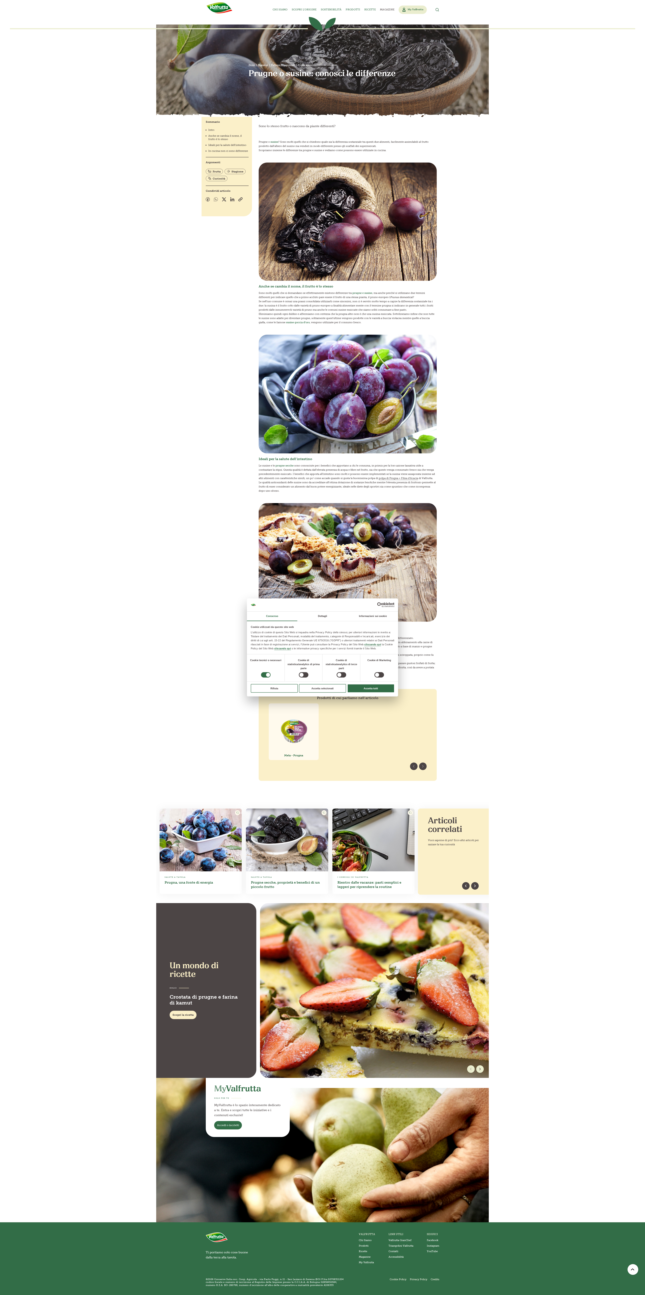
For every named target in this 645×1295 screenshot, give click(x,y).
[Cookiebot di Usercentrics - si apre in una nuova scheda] (379, 604)
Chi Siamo (365, 1240)
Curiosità (219, 178)
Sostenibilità (331, 9)
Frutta (217, 171)
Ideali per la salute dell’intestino (227, 145)
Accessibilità (396, 1256)
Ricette (370, 9)
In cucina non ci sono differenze (228, 150)
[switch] (303, 675)
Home (252, 65)
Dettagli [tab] (322, 616)
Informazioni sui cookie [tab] (373, 616)
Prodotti (364, 1245)
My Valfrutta (366, 1262)
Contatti (393, 1251)
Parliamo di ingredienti (283, 65)
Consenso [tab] (272, 616)
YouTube (432, 1251)
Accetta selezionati (322, 688)
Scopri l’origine (304, 9)
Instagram (433, 1245)
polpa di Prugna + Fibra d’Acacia (398, 478)
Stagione (237, 171)
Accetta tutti (371, 688)
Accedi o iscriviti (228, 1125)
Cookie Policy (398, 1279)
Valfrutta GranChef (400, 1240)
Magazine (387, 9)
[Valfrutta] (219, 8)
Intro (211, 129)
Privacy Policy (418, 1279)
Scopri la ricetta (183, 1014)
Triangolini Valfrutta (401, 1245)
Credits (435, 1279)
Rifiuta (274, 688)
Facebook (432, 1240)
